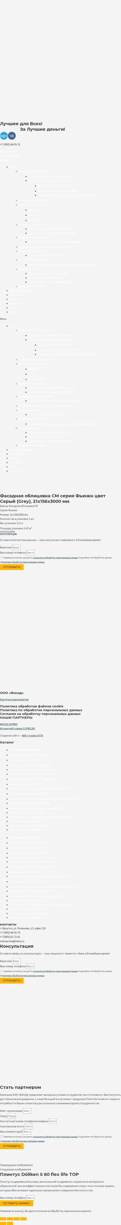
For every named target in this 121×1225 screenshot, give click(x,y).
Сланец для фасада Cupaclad (45, 255)
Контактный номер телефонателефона (24, 1121)
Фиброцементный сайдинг (35, 237)
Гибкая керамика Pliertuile (35, 200)
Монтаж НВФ (17, 295)
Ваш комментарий (11, 1131)
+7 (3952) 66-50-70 (10, 144)
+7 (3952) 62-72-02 (10, 937)
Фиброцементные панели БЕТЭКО (30, 803)
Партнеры (15, 303)
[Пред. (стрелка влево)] (3, 1223)
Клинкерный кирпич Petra (26, 760)
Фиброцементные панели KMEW (58, 191)
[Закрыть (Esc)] (23, 1218)
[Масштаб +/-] (3, 1218)
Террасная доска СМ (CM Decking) (48, 273)
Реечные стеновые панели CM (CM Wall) (52, 233)
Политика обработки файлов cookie (31, 706)
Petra (32, 215)
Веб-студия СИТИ (32, 735)
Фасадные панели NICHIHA (54, 186)
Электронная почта (12, 1126)
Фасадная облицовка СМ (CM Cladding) (32, 769)
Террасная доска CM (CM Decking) (29, 825)
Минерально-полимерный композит (50, 282)
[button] (8, 151)
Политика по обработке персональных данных (41, 710)
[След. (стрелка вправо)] (10, 1223)
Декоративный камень (33, 204)
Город (4, 1116)
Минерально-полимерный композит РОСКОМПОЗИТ (41, 817)
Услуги (13, 299)
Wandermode (36, 220)
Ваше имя (6, 547)
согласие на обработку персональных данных (55, 557)
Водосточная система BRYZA (26, 821)
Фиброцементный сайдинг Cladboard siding (54, 241)
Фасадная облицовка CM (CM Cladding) (51, 229)
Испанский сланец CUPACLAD (17, 728)
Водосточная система (32, 286)
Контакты (15, 312)
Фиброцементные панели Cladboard (50, 176)
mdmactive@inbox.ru (12, 941)
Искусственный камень (33, 259)
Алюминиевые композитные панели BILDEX (46, 247)
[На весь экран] (10, 1218)
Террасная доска (29, 269)
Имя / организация (11, 1111)
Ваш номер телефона (13, 552)
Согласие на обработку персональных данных (40, 714)
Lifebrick (34, 210)
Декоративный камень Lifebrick (29, 755)
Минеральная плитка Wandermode (30, 765)
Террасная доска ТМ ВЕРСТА (45, 278)
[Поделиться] (17, 1218)
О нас (12, 307)
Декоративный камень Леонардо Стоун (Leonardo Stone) (63, 265)
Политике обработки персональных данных (23, 562)
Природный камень (31, 251)
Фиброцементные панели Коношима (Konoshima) (68, 195)
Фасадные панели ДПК (32, 224)
